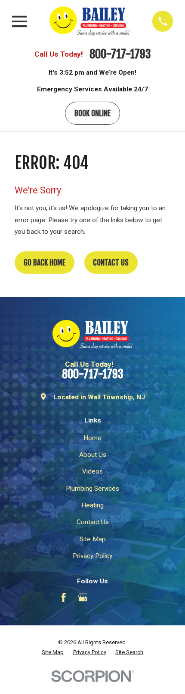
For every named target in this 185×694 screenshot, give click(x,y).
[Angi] (121, 597)
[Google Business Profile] (83, 597)
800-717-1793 (120, 54)
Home (92, 438)
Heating (92, 505)
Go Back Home (44, 262)
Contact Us (111, 262)
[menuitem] (53, 652)
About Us (92, 455)
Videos (92, 471)
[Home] (89, 21)
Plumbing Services (92, 488)
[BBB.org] (102, 597)
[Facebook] (63, 597)
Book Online (92, 113)
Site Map (93, 539)
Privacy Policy (92, 556)
